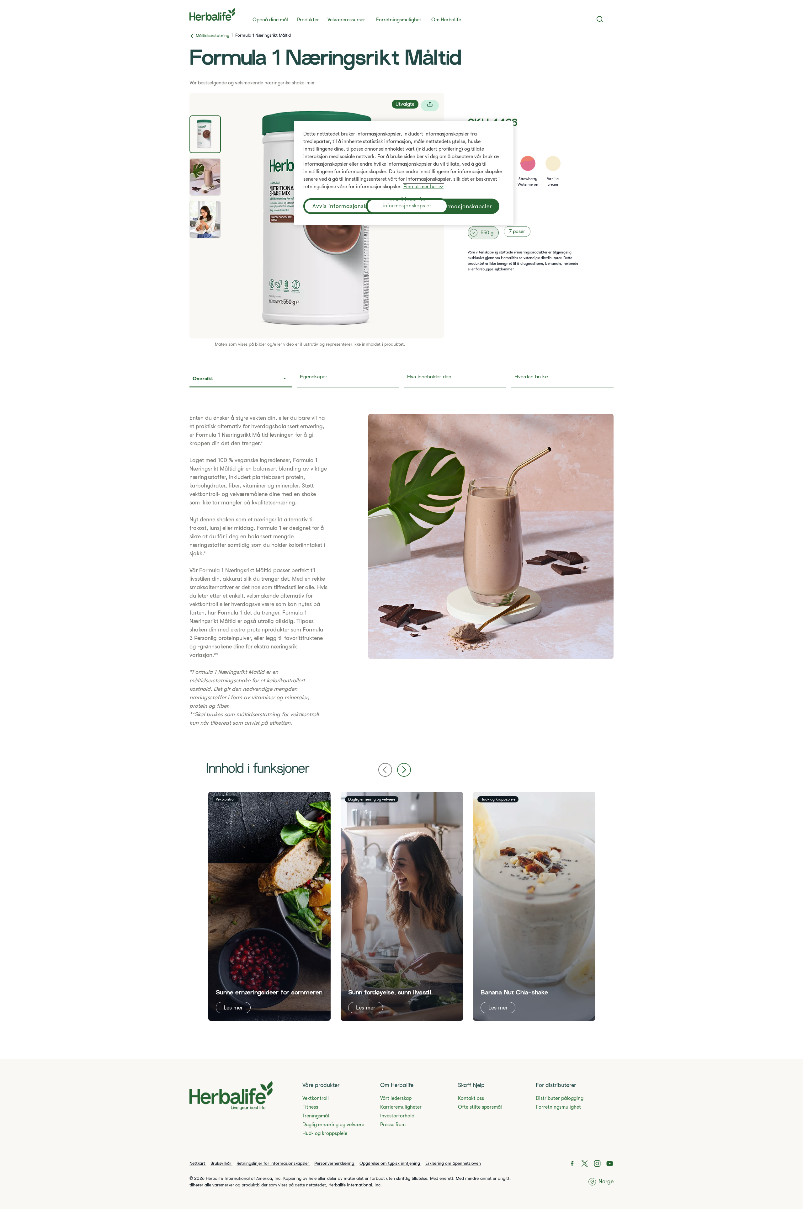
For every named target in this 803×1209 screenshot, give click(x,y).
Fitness (310, 1107)
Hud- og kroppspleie (324, 1133)
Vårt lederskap (396, 1098)
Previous (385, 769)
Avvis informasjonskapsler (348, 206)
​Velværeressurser (346, 20)
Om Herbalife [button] (446, 20)
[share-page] (430, 105)
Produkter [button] (308, 20)
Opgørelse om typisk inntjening (390, 1163)
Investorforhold (397, 1116)
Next (404, 769)
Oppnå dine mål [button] (270, 20)
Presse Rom (393, 1124)
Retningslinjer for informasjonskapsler (273, 1163)
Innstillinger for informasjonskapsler (407, 203)
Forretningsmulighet (398, 20)
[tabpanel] (401, 570)
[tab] (205, 134)
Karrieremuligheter (401, 1107)
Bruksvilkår (221, 1163)
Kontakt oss (471, 1098)
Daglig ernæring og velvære (333, 1124)
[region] (403, 173)
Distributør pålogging (559, 1098)
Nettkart (197, 1163)
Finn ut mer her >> (423, 186)
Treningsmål (315, 1116)
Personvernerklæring (334, 1163)
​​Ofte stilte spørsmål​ (480, 1107)
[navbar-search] (600, 19)
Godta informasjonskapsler (454, 206)
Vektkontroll (315, 1098)
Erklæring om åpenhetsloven (453, 1163)
